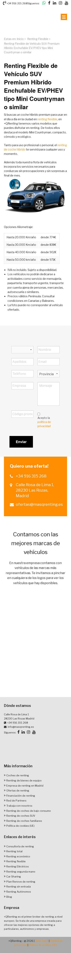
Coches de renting (17, 775)
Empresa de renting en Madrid (24, 785)
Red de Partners (16, 800)
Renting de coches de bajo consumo (28, 810)
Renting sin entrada (18, 886)
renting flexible (47, 119)
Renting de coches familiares (24, 820)
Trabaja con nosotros (19, 805)
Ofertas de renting (17, 790)
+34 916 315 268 (16, 3)
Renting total (14, 851)
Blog (9, 896)
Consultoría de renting (20, 846)
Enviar (21, 441)
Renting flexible (16, 861)
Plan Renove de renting (20, 881)
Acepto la (44, 422)
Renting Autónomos (18, 891)
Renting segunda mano (20, 871)
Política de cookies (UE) (20, 825)
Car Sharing (13, 876)
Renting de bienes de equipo (24, 780)
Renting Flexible (37, 39)
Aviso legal (41, 940)
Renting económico (18, 856)
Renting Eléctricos (17, 866)
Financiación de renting (20, 795)
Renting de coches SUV (20, 815)
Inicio (20, 39)
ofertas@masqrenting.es (38, 504)
